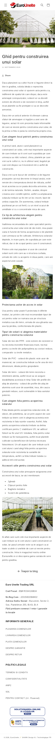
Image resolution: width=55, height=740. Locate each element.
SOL (8, 692)
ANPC (8, 685)
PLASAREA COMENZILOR (18, 629)
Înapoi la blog (29, 571)
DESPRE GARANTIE (15, 648)
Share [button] (8, 75)
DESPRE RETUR (14, 654)
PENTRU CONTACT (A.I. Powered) (22, 698)
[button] (6, 5)
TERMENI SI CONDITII (17, 672)
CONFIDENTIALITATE (16, 679)
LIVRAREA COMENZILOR (18, 635)
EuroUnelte (14, 737)
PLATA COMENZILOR (16, 642)
